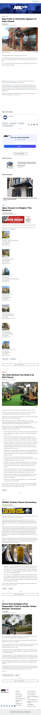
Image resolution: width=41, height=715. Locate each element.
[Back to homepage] (3, 1)
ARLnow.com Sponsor (8, 213)
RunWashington (30, 704)
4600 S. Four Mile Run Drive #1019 (8, 349)
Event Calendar (19, 696)
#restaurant (21, 123)
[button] (34, 52)
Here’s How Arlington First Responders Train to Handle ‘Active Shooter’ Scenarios (19, 606)
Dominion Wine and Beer (26, 516)
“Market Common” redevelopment (28, 89)
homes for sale (25, 227)
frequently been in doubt (15, 81)
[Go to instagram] (7, 706)
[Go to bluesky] (15, 706)
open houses (32, 227)
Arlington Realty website (11, 227)
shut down (13, 94)
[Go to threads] (12, 706)
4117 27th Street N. (5, 257)
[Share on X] (31, 124)
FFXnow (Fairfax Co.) (31, 694)
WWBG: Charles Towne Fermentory (19, 502)
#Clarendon (5, 123)
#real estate (13, 358)
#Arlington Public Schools (8, 675)
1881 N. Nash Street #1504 (7, 275)
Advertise (17, 691)
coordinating (35, 666)
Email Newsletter (19, 694)
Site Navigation (19, 705)
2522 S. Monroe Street (6, 331)
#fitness (4, 490)
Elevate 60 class (10, 426)
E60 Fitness (28, 420)
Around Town (5, 16)
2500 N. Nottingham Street (7, 239)
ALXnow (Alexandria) (31, 693)
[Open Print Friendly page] (37, 124)
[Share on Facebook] (29, 124)
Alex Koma (5, 24)
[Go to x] (2, 706)
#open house (5, 358)
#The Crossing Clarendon (8, 125)
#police (17, 675)
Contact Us (18, 693)
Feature (3, 205)
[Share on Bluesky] (34, 124)
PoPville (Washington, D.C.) (32, 699)
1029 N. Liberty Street (6, 312)
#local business (13, 123)
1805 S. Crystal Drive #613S (7, 294)
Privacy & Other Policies (20, 698)
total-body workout (7, 434)
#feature (4, 588)
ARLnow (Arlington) (31, 691)
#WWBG (10, 588)
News (3, 601)
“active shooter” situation (14, 645)
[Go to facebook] (4, 706)
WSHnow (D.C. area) (31, 706)
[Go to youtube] (9, 706)
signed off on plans (12, 85)
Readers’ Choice (19, 703)
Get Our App (35, 1)
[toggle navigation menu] (39, 1)
